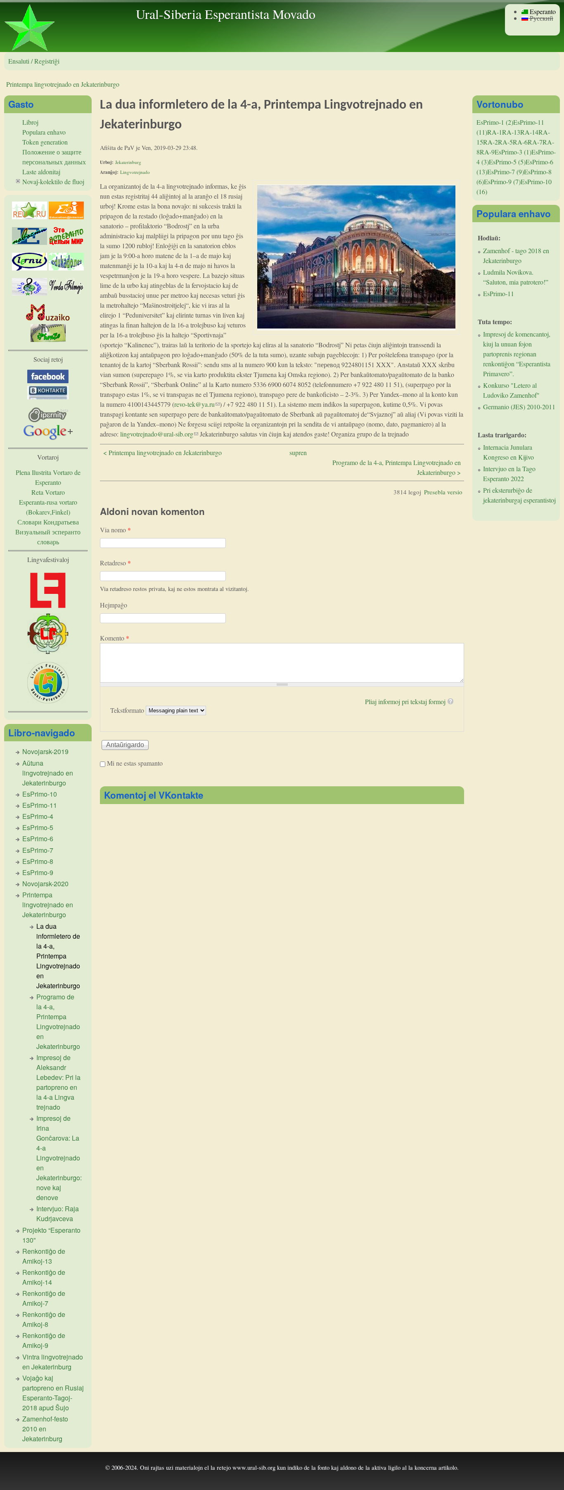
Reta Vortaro (48, 492)
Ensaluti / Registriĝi (33, 61)
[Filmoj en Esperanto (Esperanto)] (66, 293)
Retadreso (115, 562)
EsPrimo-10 (39, 794)
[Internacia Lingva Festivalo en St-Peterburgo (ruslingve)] (48, 700)
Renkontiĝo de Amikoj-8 (43, 1319)
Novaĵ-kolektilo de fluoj (53, 181)
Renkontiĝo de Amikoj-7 (43, 1298)
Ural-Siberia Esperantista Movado (225, 14)
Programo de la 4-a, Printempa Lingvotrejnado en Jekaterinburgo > (396, 467)
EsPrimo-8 (37, 861)
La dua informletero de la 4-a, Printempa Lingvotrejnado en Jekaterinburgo (58, 955)
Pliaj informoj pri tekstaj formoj (405, 701)
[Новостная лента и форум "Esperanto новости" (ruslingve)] (29, 242)
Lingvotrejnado (135, 172)
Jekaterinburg (128, 162)
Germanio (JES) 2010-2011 (519, 406)
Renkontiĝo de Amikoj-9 (43, 1340)
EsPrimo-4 (37, 816)
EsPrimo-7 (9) (505, 171)
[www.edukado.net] (66, 267)
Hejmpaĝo (113, 604)
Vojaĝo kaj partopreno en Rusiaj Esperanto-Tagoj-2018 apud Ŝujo (53, 1392)
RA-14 (529, 132)
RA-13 (511, 132)
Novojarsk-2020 (45, 883)
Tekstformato (128, 709)
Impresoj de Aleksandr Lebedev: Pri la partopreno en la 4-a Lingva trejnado (58, 1082)
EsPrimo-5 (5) (507, 161)
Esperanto (542, 11)
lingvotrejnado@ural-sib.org (159, 433)
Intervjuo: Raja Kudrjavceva (57, 1213)
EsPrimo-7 (37, 850)
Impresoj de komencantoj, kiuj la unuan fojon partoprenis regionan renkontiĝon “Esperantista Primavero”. (516, 354)
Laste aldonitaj (41, 171)
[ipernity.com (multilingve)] (48, 419)
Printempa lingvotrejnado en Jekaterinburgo (62, 84)
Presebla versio (443, 492)
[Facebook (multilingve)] (48, 380)
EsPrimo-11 (39, 805)
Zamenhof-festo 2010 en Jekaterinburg (45, 1428)
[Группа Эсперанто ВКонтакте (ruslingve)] (48, 396)
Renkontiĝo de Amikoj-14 (43, 1277)
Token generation (45, 142)
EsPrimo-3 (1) (513, 151)
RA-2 (490, 142)
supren (298, 452)
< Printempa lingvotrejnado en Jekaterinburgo (162, 452)
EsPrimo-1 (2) (494, 122)
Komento (114, 637)
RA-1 (494, 132)
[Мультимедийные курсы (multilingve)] (29, 267)
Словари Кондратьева (48, 521)
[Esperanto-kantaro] (29, 293)
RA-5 (505, 142)
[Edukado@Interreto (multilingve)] (66, 216)
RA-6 (520, 142)
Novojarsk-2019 (45, 751)
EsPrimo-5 (37, 827)
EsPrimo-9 (37, 872)
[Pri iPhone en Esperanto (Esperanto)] (48, 339)
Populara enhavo (44, 132)
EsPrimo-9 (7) (502, 181)
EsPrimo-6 (37, 838)
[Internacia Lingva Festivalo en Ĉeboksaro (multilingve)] (48, 608)
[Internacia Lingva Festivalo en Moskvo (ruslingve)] (48, 651)
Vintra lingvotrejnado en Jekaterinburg (52, 1361)
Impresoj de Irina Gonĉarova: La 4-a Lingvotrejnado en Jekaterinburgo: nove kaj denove (59, 1157)
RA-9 (487, 151)
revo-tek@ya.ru (197, 404)
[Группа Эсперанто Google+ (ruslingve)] (48, 437)
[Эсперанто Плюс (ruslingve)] (66, 242)
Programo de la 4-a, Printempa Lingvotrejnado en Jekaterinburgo (58, 1021)
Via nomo (115, 529)
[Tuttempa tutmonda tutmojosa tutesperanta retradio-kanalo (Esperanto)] (48, 319)
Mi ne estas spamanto (135, 763)
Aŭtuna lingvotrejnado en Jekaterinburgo (47, 773)
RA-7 (535, 142)
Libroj (30, 122)
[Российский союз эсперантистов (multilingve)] (29, 216)
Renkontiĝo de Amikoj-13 (43, 1256)
